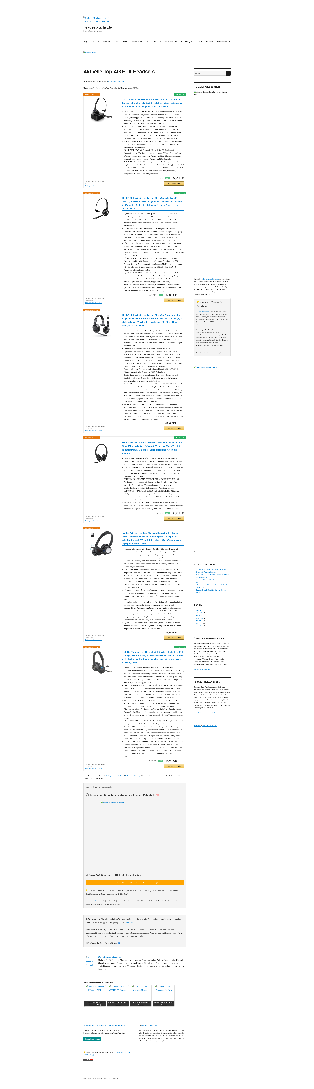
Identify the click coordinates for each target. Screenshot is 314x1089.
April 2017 (199, 626)
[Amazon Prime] (180, 295)
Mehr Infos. (129, 922)
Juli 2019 (199, 615)
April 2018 (199, 618)
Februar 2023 (200, 610)
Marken (125, 41)
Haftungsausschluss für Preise (93, 186)
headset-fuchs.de (97, 27)
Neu (117, 41)
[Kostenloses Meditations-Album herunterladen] (212, 458)
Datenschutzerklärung (99, 1025)
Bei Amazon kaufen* (175, 183)
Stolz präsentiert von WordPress (107, 1078)
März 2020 (199, 613)
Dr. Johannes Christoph (116, 81)
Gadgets (189, 41)
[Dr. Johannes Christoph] (90, 961)
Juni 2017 (199, 620)
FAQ (201, 41)
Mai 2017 (199, 623)
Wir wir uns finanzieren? (202, 669)
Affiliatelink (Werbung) (149, 1025)
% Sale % (95, 41)
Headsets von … (172, 41)
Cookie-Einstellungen (92, 1039)
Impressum (87, 1025)
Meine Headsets (223, 41)
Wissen (209, 41)
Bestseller (107, 41)
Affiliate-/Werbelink (95, 901)
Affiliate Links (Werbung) (132, 776)
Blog (85, 41)
